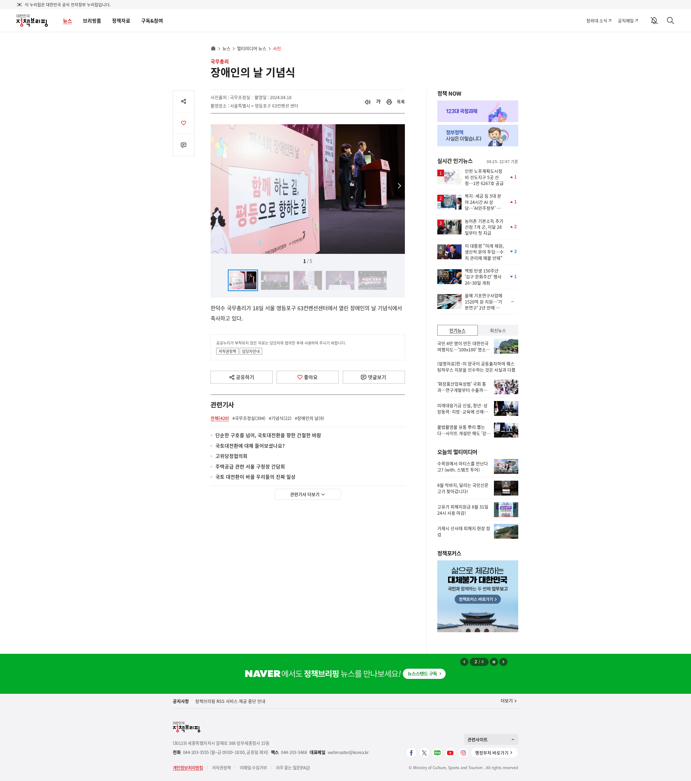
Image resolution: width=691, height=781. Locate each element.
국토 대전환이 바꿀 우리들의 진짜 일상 (255, 477)
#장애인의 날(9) (309, 418)
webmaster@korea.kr (348, 752)
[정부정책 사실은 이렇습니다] (477, 135)
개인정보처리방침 (188, 767)
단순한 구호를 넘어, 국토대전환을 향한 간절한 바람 (268, 435)
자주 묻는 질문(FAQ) (293, 767)
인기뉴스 (457, 330)
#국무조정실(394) (249, 418)
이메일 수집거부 (253, 767)
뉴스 (67, 20)
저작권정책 (227, 351)
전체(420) (220, 418)
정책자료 (121, 20)
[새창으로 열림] (389, 101)
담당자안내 (251, 351)
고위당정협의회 (231, 456)
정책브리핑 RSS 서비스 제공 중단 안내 (230, 701)
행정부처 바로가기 (492, 752)
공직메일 (626, 20)
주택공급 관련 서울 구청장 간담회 (250, 467)
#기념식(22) (280, 418)
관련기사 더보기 (305, 494)
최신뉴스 (498, 330)
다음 (399, 186)
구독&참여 (152, 20)
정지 (494, 662)
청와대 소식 (596, 20)
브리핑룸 (92, 20)
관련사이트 (478, 739)
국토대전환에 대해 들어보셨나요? (250, 446)
